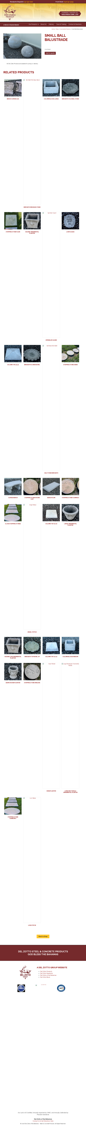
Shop (57, 29)
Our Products (33, 24)
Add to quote (50, 53)
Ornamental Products (65, 29)
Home (53, 29)
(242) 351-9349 (68, 2)
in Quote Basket (13, 25)
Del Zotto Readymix (46, 973)
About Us (43, 24)
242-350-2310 (28, 2)
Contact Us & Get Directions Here (43, 1121)
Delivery (51, 24)
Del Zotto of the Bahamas (48, 975)
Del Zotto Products (46, 971)
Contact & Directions (75, 24)
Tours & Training (61, 24)
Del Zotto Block (45, 977)
